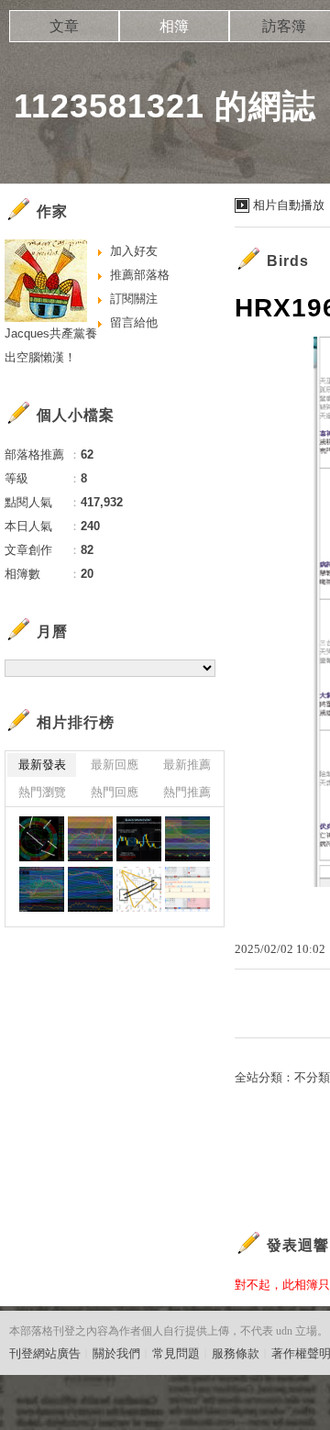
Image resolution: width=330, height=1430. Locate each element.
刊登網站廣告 (45, 1353)
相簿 (174, 26)
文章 (64, 26)
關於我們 (116, 1353)
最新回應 (114, 764)
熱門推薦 (187, 792)
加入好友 (134, 251)
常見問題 (176, 1353)
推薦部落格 (140, 275)
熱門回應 (114, 792)
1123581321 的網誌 (165, 106)
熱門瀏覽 (42, 792)
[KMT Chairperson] (138, 889)
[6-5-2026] (90, 889)
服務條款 (235, 1353)
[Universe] (41, 838)
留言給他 (134, 322)
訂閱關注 (134, 298)
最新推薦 (187, 764)
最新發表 (42, 764)
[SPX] (41, 889)
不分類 (312, 1077)
